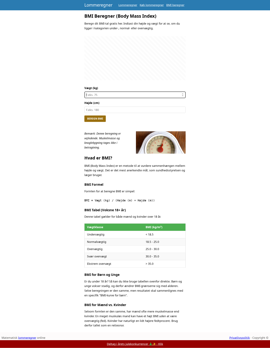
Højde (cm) (91, 103)
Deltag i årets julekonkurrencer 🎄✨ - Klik (135, 344)
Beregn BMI (95, 118)
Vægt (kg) (91, 88)
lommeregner (27, 338)
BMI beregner (175, 5)
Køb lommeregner (152, 5)
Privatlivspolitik (239, 338)
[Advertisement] (135, 58)
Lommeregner (98, 5)
